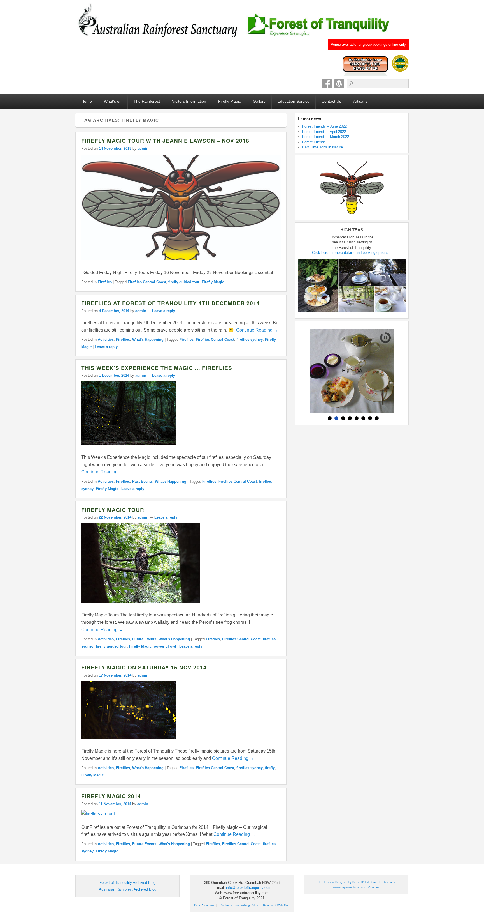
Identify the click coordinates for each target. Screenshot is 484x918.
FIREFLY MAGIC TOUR (112, 510)
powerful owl (165, 646)
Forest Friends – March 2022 (325, 137)
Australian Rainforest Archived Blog (127, 889)
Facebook (327, 83)
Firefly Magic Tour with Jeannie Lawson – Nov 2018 (165, 140)
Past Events (142, 481)
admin (143, 148)
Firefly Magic (229, 101)
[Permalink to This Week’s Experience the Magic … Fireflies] (128, 447)
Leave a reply (163, 311)
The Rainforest (147, 101)
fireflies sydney (249, 339)
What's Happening (148, 339)
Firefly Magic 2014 (111, 796)
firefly (270, 768)
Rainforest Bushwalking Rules (239, 905)
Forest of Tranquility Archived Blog (127, 882)
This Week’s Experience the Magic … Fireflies (156, 368)
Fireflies (105, 282)
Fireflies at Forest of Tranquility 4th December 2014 (170, 303)
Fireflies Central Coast (147, 282)
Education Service (294, 101)
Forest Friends (314, 142)
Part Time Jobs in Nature (322, 147)
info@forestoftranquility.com (248, 887)
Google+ (374, 887)
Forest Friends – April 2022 (324, 132)
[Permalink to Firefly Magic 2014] (98, 813)
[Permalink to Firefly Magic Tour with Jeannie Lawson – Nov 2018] (181, 263)
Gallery (259, 101)
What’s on (113, 101)
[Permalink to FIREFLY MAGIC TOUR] (140, 605)
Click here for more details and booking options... (352, 252)
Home (86, 101)
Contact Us (331, 101)
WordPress (339, 83)
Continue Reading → (257, 330)
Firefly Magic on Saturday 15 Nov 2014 (144, 667)
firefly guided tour (183, 282)
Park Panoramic (204, 905)
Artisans (360, 101)
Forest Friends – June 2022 (324, 126)
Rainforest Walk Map (276, 905)
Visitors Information (189, 101)
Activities (106, 339)
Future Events (144, 639)
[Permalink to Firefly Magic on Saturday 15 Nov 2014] (128, 741)
